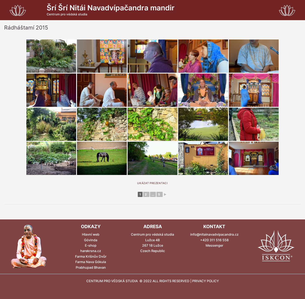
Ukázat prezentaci (152, 183)
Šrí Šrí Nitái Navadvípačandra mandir (110, 7)
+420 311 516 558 (214, 240)
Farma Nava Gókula (90, 262)
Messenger (214, 245)
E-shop (90, 245)
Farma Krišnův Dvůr (90, 256)
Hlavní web (90, 234)
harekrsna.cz (90, 251)
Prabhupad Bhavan (91, 267)
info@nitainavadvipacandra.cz (214, 234)
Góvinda (90, 240)
